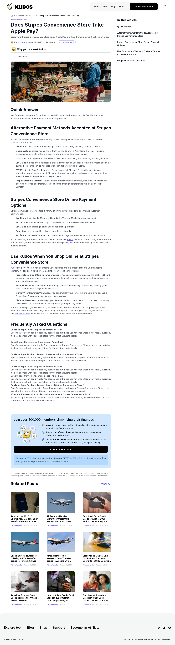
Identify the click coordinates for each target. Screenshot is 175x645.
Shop (43, 627)
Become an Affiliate (84, 627)
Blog (30, 627)
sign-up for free (22, 313)
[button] (67, 42)
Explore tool (13, 627)
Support (59, 627)
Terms (20, 639)
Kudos (70, 239)
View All (106, 483)
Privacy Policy (10, 639)
